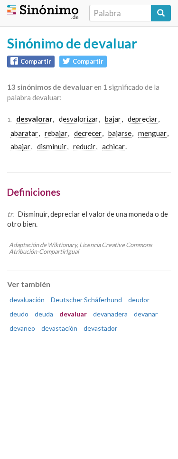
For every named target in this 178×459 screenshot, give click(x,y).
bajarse (119, 133)
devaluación (27, 300)
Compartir (35, 61)
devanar (146, 314)
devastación (59, 328)
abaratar (24, 133)
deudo (18, 314)
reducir (84, 146)
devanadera (110, 314)
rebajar (56, 133)
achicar (113, 146)
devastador (100, 328)
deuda (44, 314)
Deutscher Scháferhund (86, 300)
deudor (139, 300)
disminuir (51, 146)
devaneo (22, 328)
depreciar (143, 119)
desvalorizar (78, 119)
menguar (152, 133)
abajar (20, 146)
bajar (113, 119)
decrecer (88, 133)
